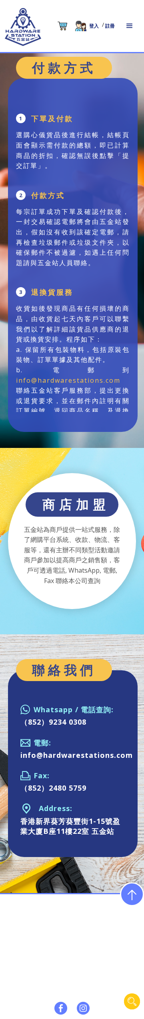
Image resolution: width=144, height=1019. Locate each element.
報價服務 (127, 985)
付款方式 (63, 1001)
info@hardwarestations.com (68, 380)
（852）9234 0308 (53, 722)
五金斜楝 (95, 985)
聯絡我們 (95, 1001)
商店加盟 (31, 1001)
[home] (23, 27)
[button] (129, 26)
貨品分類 (63, 985)
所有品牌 (31, 985)
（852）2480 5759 (53, 788)
